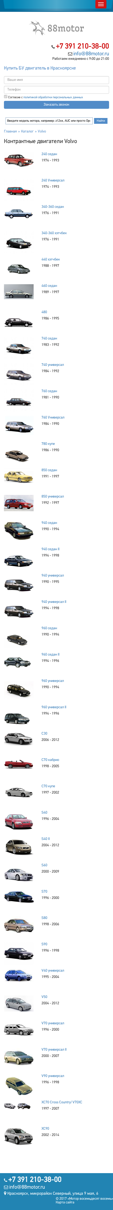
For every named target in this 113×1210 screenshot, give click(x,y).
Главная (10, 132)
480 (44, 312)
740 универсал (53, 365)
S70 (44, 892)
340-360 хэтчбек (54, 233)
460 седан (49, 286)
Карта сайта (65, 1202)
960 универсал (53, 681)
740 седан (49, 339)
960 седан (49, 628)
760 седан (49, 391)
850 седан (49, 470)
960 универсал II (54, 707)
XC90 (45, 1129)
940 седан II (50, 549)
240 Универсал (53, 181)
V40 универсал (53, 971)
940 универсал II (54, 602)
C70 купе (48, 786)
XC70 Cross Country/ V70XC (62, 1102)
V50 (44, 997)
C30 (44, 734)
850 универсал (53, 497)
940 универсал (53, 576)
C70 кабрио (50, 760)
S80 (44, 918)
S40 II (46, 839)
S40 (44, 813)
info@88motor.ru (91, 54)
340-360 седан (53, 207)
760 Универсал (53, 418)
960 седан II (50, 655)
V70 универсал (53, 1023)
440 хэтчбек (51, 260)
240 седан (49, 154)
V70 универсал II (54, 1050)
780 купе (48, 444)
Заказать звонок (56, 105)
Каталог (27, 132)
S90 (44, 944)
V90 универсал (53, 1076)
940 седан (49, 523)
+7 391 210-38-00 (82, 46)
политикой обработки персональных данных (53, 97)
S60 (44, 865)
